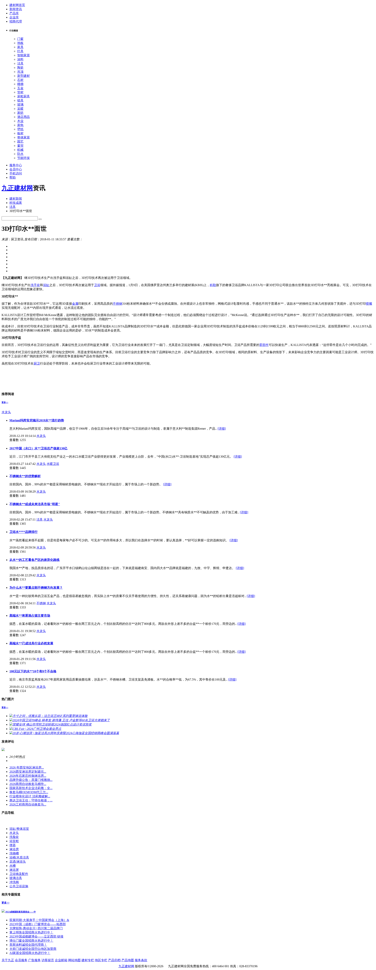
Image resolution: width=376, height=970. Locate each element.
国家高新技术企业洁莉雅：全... (30, 788)
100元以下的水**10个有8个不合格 (32, 671)
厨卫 (37, 363)
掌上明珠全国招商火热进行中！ (31, 932)
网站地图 (74, 960)
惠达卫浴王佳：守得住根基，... (30, 800)
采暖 (20, 108)
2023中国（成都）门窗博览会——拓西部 (37, 924)
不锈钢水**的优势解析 (25, 476)
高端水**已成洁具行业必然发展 (31, 643)
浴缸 (46, 285)
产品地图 (127, 960)
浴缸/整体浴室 (19, 828)
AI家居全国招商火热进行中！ (29, 953)
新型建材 (23, 75)
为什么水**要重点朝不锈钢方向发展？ (36, 587)
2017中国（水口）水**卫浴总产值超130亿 (38, 448)
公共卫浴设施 (18, 886)
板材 (20, 133)
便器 (12, 845)
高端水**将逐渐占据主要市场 (29, 615)
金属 (75, 303)
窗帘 (20, 145)
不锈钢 (117, 303)
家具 (20, 47)
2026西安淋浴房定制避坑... (27, 771)
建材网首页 (17, 5)
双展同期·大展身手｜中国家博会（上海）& (39, 920)
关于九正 (8, 960)
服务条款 (141, 960)
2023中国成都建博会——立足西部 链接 (36, 936)
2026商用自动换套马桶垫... (27, 784)
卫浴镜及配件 (18, 874)
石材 (20, 80)
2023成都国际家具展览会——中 (20, 912)
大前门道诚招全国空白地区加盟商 (32, 948)
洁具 (20, 63)
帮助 (12, 177)
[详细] (222, 428)
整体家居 (23, 137)
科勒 (213, 285)
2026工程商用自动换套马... (27, 804)
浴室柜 (14, 841)
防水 (20, 153)
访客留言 (48, 960)
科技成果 (15, 202)
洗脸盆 (14, 837)
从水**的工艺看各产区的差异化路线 (34, 559)
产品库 (14, 13)
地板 (20, 43)
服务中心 (15, 165)
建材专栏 (87, 960)
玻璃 (20, 104)
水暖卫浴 (53, 463)
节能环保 (23, 158)
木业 (20, 121)
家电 (20, 125)
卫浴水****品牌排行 (23, 532)
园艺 (20, 141)
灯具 (20, 51)
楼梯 (20, 84)
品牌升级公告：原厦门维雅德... (30, 779)
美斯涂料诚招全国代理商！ (28, 944)
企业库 (14, 17)
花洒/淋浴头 (17, 861)
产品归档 (114, 960)
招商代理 (15, 21)
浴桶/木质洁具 (19, 857)
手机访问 (15, 173)
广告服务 (34, 960)
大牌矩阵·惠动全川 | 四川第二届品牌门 (36, 928)
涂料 (20, 59)
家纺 (20, 112)
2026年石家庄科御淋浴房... (27, 775)
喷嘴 (369, 303)
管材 (20, 92)
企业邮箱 (61, 960)
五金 (20, 88)
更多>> (5, 402)
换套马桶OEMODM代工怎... (28, 792)
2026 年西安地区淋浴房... (26, 767)
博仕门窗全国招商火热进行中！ (31, 940)
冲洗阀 (14, 882)
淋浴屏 (14, 869)
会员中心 (15, 169)
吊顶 (20, 71)
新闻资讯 (15, 9)
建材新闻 (15, 198)
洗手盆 (35, 285)
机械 (20, 149)
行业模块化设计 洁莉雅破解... (29, 796)
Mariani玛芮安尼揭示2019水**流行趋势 (36, 420)
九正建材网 (17, 187)
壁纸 (20, 129)
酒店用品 (23, 117)
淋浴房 (14, 849)
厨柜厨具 (23, 96)
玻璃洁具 (15, 878)
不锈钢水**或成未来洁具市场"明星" (34, 504)
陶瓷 (20, 67)
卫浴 (97, 285)
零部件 (264, 345)
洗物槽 (14, 853)
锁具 (20, 100)
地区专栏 (101, 960)
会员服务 (21, 960)
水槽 (12, 865)
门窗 (20, 38)
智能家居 (23, 55)
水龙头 (6, 412)
